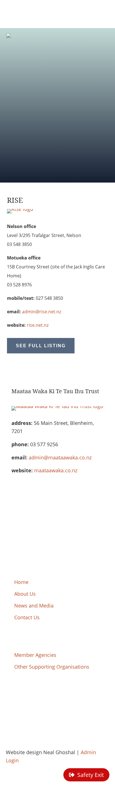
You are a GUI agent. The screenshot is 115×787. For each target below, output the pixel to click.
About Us (25, 593)
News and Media (34, 605)
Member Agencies (35, 655)
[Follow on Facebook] (10, 696)
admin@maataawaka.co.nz (60, 457)
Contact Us (27, 617)
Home (21, 582)
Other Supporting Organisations (51, 666)
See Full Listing (41, 345)
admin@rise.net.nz (41, 312)
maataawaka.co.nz (55, 470)
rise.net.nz (38, 325)
